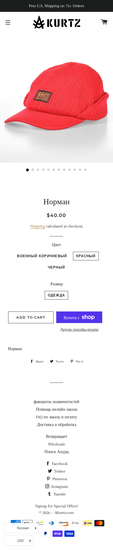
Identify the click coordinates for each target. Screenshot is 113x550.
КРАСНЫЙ (86, 256)
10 (75, 170)
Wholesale (56, 444)
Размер (56, 284)
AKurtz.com (64, 512)
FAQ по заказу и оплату (56, 417)
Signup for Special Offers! (56, 506)
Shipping (37, 226)
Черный (56, 267)
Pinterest (59, 479)
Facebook (59, 463)
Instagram (59, 486)
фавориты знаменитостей (56, 401)
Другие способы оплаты (79, 329)
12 (85, 170)
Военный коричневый (42, 256)
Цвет (56, 244)
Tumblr (59, 494)
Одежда (56, 295)
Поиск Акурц (56, 451)
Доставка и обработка (56, 424)
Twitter (59, 471)
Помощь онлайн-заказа (56, 409)
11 (80, 170)
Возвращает (56, 436)
